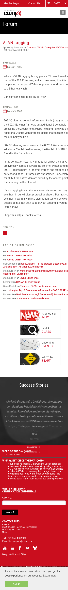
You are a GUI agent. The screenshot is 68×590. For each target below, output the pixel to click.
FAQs (23, 554)
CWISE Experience (29, 277)
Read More (32, 447)
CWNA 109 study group (28, 281)
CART (57, 3)
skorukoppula (10, 263)
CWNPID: (7, 497)
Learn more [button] (49, 575)
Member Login (11, 3)
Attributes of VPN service (19, 251)
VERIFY (9, 512)
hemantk (8, 281)
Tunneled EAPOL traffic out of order (38, 286)
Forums (31, 47)
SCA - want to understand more (32, 298)
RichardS (8, 294)
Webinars (13, 554)
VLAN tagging (15, 42)
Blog (4, 554)
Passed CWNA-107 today (19, 255)
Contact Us (34, 3)
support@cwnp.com (22, 541)
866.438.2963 (19, 537)
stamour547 (9, 270)
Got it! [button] (16, 584)
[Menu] (63, 12)
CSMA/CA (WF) (12, 454)
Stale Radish (10, 286)
